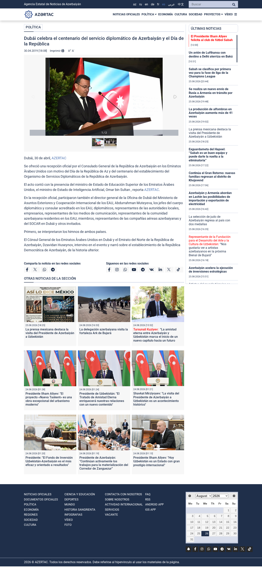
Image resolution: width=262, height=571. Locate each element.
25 (198, 533)
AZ (134, 4)
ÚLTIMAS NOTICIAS (206, 28)
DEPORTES (71, 499)
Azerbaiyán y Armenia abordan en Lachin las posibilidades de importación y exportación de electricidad (210, 198)
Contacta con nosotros (123, 494)
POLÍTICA (148, 14)
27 (213, 533)
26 (206, 533)
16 (234, 521)
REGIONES (31, 514)
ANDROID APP (154, 504)
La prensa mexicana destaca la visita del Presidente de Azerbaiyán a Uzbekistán (50, 333)
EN (146, 4)
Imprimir (55, 51)
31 (191, 539)
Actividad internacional (124, 504)
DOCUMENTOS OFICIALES (41, 499)
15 (227, 521)
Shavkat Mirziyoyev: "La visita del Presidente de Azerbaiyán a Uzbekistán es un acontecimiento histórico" (156, 399)
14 (220, 521)
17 (191, 527)
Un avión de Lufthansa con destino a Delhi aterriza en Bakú (211, 54)
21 (220, 527)
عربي (171, 4)
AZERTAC (59, 158)
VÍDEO (229, 14)
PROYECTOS (212, 14)
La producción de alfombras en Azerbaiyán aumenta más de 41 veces (211, 112)
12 (206, 521)
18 (198, 527)
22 (227, 527)
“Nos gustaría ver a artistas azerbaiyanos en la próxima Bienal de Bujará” (210, 246)
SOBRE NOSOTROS (117, 499)
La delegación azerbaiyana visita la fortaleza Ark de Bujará (103, 331)
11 (198, 521)
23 (234, 527)
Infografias (73, 514)
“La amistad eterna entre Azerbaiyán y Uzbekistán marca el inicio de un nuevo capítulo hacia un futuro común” (155, 337)
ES (163, 4)
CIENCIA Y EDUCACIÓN (79, 494)
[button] (104, 97)
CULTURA (181, 14)
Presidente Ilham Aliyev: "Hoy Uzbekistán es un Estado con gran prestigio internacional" (156, 461)
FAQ (147, 494)
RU (140, 4)
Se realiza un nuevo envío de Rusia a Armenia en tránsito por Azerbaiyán (210, 92)
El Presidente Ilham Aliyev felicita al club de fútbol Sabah (212, 38)
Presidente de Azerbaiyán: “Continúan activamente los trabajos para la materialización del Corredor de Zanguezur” (103, 463)
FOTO (68, 525)
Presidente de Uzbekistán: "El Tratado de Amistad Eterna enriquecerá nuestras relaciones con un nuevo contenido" (101, 399)
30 (234, 533)
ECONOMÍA (165, 14)
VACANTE (111, 514)
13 (213, 521)
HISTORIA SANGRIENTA (79, 509)
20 (213, 527)
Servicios (112, 509)
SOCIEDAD (195, 14)
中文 (181, 4)
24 (191, 533)
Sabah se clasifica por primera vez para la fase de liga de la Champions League (210, 72)
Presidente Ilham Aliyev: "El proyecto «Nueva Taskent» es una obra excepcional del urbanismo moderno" (49, 399)
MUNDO (69, 504)
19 (206, 527)
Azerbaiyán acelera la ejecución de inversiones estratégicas (211, 269)
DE (152, 4)
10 (191, 521)
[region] (213, 159)
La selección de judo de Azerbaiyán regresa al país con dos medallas (209, 220)
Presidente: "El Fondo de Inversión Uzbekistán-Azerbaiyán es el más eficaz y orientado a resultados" (49, 461)
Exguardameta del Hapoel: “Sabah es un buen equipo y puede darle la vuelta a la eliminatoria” (208, 154)
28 (220, 533)
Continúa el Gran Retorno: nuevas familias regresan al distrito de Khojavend (212, 176)
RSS (147, 499)
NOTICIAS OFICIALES (126, 14)
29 (227, 533)
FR (158, 4)
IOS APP (150, 509)
